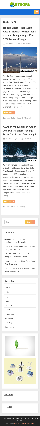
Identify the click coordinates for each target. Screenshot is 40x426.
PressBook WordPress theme (24, 423)
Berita (13, 118)
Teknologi (27, 118)
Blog (6, 296)
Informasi (19, 118)
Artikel (7, 118)
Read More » (9, 113)
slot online (8, 318)
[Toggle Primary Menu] (36, 12)
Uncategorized (10, 327)
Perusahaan (9, 314)
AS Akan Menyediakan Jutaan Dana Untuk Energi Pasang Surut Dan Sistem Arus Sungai (19, 130)
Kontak (7, 310)
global (6, 301)
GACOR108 (8, 395)
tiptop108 (8, 407)
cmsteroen (27, 43)
